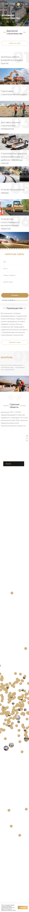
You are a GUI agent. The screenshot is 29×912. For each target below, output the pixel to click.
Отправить (15, 295)
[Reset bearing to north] (27, 440)
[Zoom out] (27, 438)
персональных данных (22, 300)
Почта (5, 268)
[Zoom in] (27, 436)
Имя (4, 262)
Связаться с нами (14, 43)
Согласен (23, 907)
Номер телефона (9, 275)
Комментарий (8, 282)
